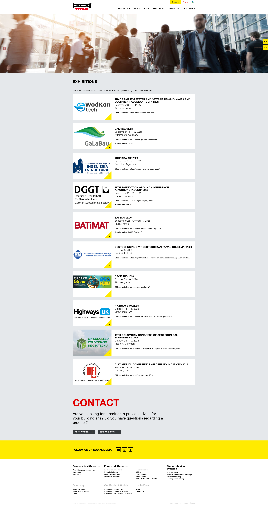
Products (123, 8)
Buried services (172, 472)
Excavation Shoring (174, 477)
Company (172, 8)
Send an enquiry (107, 432)
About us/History (79, 489)
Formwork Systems (116, 466)
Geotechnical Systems (86, 466)
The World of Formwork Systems (116, 491)
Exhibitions (140, 491)
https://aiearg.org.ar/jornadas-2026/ (145, 169)
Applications (140, 8)
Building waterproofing (175, 479)
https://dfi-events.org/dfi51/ (141, 375)
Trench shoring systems (176, 467)
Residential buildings (112, 476)
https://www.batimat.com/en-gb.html (145, 228)
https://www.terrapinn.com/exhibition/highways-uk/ (151, 316)
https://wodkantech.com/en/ (142, 112)
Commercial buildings (112, 474)
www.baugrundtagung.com (141, 201)
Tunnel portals (141, 476)
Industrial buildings (111, 472)
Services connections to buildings (179, 474)
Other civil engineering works (146, 478)
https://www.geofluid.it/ (139, 287)
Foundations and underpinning (84, 470)
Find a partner (81, 432)
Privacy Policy (184, 503)
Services (157, 8)
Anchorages (77, 472)
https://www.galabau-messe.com (144, 139)
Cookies (193, 503)
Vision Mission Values (81, 491)
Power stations (141, 474)
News (138, 489)
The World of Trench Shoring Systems (118, 493)
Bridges (138, 472)
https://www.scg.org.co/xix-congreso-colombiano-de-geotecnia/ (157, 348)
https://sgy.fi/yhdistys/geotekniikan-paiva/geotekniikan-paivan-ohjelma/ (160, 258)
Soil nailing (77, 474)
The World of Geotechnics (113, 489)
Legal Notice (174, 503)
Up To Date (188, 8)
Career (75, 493)
